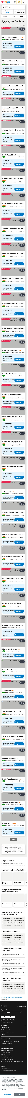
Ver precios (18, 46)
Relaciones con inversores (7, 1032)
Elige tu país (4, 1010)
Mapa (21, 16)
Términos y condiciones (7, 1050)
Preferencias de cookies (7, 1059)
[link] (15, 2)
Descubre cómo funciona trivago (9, 1070)
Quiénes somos (5, 1027)
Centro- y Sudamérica (16, 997)
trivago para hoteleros (6, 1043)
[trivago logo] (5, 2)
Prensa (3, 1034)
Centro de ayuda (5, 1068)
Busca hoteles (5, 997)
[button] (13, 7)
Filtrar (13, 16)
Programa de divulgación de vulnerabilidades (12, 1061)
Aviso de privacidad (6, 1054)
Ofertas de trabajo (5, 1029)
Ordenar (5, 16)
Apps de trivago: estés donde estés (10, 1041)
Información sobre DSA (6, 1057)
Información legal (5, 1052)
